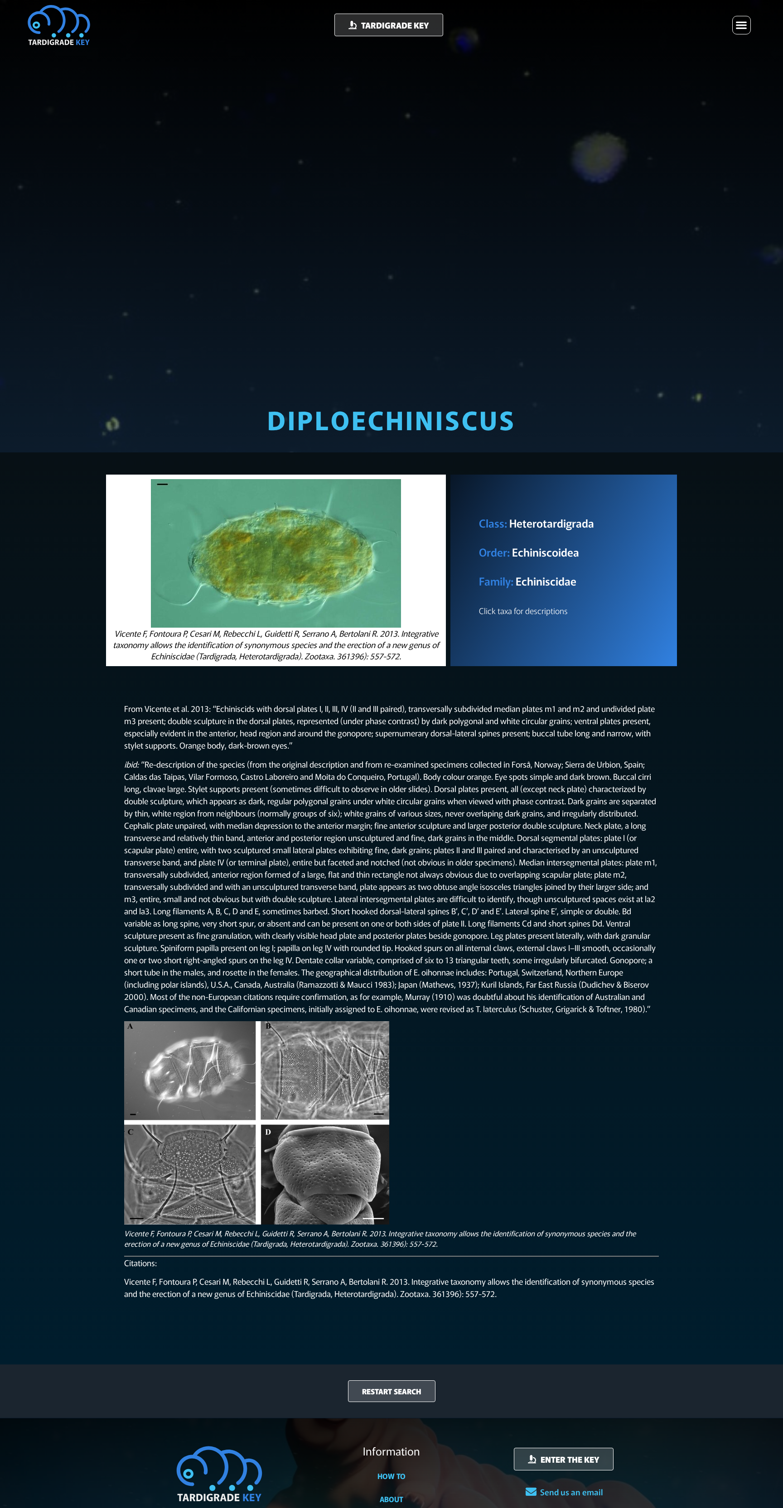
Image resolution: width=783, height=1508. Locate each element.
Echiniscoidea (545, 552)
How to (391, 1475)
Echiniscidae (546, 581)
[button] (741, 25)
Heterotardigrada (551, 523)
